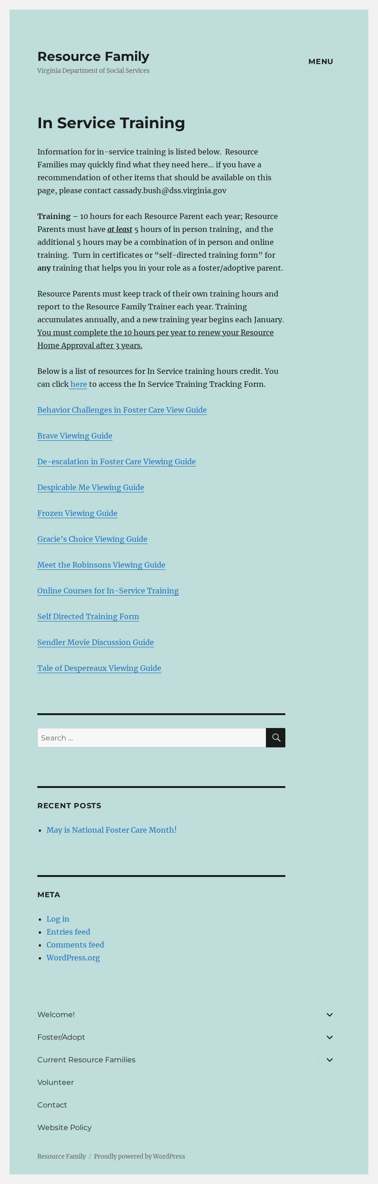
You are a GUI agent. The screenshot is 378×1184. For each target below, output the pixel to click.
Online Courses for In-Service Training (108, 590)
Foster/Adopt (61, 1037)
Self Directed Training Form (88, 616)
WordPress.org (73, 957)
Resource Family (93, 56)
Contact (52, 1105)
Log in (58, 919)
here (78, 384)
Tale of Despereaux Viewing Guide (99, 668)
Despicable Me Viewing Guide (90, 487)
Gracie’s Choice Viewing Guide (92, 539)
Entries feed (68, 931)
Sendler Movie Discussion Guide (95, 642)
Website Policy (64, 1127)
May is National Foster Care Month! (112, 830)
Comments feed (75, 944)
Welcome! (56, 1014)
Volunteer (55, 1082)
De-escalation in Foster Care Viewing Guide (116, 461)
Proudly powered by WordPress (139, 1156)
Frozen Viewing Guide (77, 513)
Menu (321, 61)
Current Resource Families (86, 1059)
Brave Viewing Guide (74, 435)
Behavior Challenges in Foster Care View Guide (122, 409)
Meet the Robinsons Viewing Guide (101, 564)
